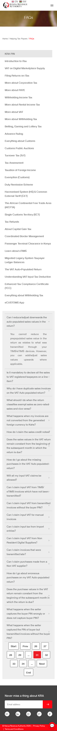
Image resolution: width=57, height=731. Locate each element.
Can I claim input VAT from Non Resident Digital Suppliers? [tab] (24, 540)
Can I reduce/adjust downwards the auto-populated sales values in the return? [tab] (27, 321)
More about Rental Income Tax (22, 104)
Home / (6, 38)
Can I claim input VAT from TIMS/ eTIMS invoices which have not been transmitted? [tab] (27, 491)
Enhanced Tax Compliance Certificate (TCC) (27, 286)
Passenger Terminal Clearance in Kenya (28, 243)
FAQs (31, 38)
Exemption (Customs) (17, 177)
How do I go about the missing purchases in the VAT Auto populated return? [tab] (27, 463)
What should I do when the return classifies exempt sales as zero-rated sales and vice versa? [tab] (28, 404)
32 (46, 654)
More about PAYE (15, 89)
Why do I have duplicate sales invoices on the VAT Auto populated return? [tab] (29, 390)
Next (42, 663)
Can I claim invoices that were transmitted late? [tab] (24, 552)
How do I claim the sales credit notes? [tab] (28, 431)
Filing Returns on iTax (17, 75)
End (28, 672)
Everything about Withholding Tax (24, 295)
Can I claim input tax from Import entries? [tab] (25, 528)
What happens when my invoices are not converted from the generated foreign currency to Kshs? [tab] (27, 420)
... (28, 654)
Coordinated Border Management (24, 236)
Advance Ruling (14, 133)
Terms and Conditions (14, 729)
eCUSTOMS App (14, 302)
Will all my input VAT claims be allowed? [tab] (24, 477)
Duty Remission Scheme (19, 184)
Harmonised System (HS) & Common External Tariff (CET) (26, 193)
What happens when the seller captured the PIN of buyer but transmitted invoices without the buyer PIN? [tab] (28, 631)
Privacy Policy (39, 726)
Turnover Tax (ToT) (15, 155)
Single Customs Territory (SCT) (22, 214)
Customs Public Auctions (19, 148)
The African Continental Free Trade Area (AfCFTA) (28, 205)
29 (19, 654)
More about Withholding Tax (21, 118)
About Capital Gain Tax (18, 228)
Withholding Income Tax (18, 97)
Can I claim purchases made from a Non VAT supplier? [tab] (27, 563)
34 (23, 663)
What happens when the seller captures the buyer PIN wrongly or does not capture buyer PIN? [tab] (26, 613)
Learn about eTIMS (16, 250)
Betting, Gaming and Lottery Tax (23, 126)
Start (13, 646)
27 (45, 646)
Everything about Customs (20, 140)
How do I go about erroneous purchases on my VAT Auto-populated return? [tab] (28, 577)
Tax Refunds (12, 221)
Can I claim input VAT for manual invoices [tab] (25, 516)
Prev (25, 646)
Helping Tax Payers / (19, 38)
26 (35, 646)
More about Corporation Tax (21, 82)
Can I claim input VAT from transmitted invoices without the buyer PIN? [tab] (28, 505)
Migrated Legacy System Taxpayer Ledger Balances (25, 260)
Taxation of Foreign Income (20, 169)
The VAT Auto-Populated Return (23, 269)
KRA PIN (10, 53)
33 (14, 663)
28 (10, 654)
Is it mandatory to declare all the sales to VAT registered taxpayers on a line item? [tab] (28, 376)
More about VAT (14, 111)
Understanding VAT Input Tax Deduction (28, 276)
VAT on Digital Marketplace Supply (25, 68)
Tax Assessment (14, 162)
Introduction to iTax (16, 60)
